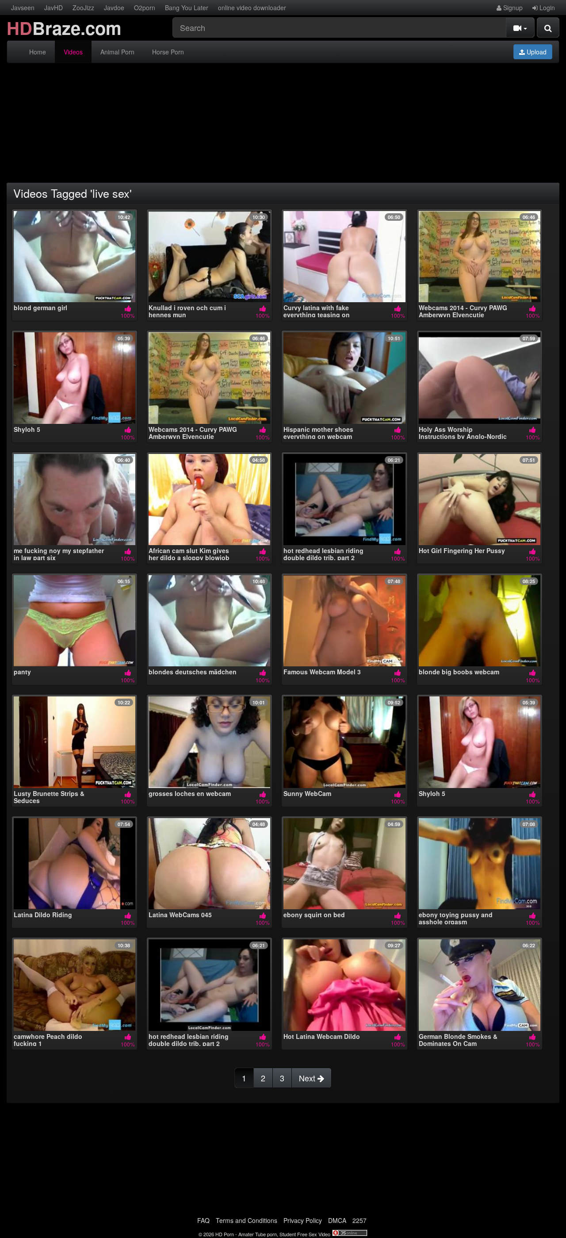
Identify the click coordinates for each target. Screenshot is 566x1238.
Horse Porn (168, 51)
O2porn (144, 7)
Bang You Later (186, 7)
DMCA (337, 1220)
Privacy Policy (302, 1220)
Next (308, 1078)
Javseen (22, 7)
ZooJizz (83, 7)
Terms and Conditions (246, 1220)
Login (546, 7)
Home (37, 51)
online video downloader (252, 7)
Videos (73, 51)
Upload (536, 51)
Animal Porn (117, 51)
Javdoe (114, 7)
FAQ (203, 1220)
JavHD (53, 7)
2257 (359, 1220)
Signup (512, 7)
